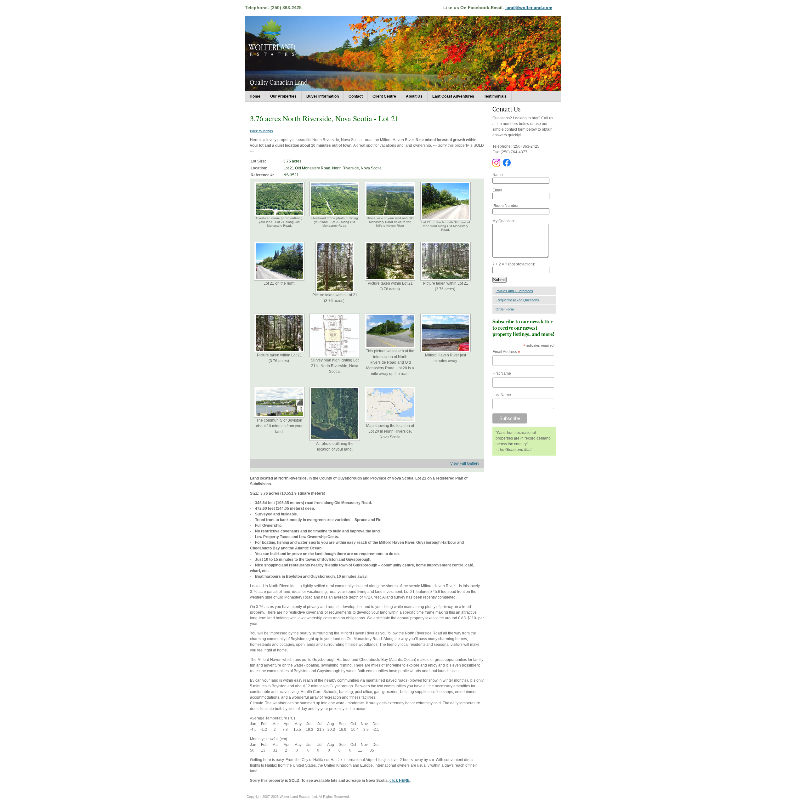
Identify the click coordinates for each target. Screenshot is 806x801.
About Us (414, 96)
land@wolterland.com (528, 7)
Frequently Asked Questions (517, 300)
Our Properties (283, 96)
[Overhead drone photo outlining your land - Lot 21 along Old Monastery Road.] (279, 215)
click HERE (399, 780)
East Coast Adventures (453, 96)
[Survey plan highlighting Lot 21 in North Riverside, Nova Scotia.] (334, 356)
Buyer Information (322, 96)
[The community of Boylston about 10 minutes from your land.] (279, 416)
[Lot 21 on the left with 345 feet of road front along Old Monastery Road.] (445, 219)
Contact (356, 96)
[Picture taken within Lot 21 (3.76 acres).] (334, 291)
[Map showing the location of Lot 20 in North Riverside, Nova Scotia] (390, 421)
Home (255, 96)
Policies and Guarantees (514, 291)
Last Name (501, 395)
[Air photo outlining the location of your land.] (334, 439)
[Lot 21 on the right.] (279, 279)
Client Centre (384, 96)
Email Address (506, 352)
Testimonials (495, 96)
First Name (501, 373)
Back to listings (261, 131)
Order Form (505, 309)
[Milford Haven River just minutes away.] (445, 351)
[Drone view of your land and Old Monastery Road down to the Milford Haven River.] (390, 215)
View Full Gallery (464, 463)
